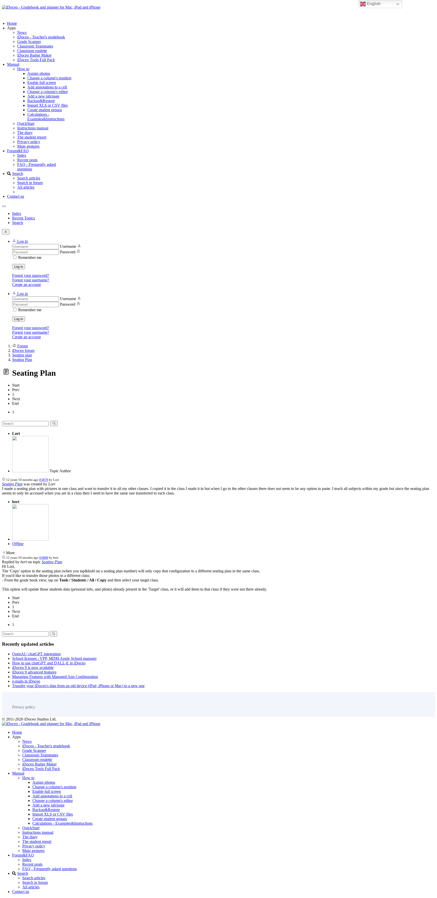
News (22, 32)
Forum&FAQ (18, 151)
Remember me (29, 257)
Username (68, 246)
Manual (13, 64)
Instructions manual (32, 128)
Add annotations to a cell (47, 87)
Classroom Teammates (35, 46)
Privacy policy (28, 142)
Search (17, 173)
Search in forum (30, 183)
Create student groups (44, 110)
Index (21, 155)
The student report (31, 137)
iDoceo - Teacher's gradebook (41, 37)
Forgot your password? (30, 275)
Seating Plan (12, 484)
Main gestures (28, 146)
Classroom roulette (32, 51)
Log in (18, 266)
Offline (18, 544)
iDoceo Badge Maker (34, 55)
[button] (20, 241)
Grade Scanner (29, 41)
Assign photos (38, 73)
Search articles (28, 178)
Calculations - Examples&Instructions (45, 116)
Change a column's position (49, 78)
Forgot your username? (30, 280)
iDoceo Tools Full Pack (36, 60)
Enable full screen (41, 82)
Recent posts (27, 160)
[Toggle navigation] (4, 206)
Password (67, 252)
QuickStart (25, 123)
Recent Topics (23, 218)
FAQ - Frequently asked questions (49, 869)
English (373, 4)
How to (23, 69)
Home (12, 23)
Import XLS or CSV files (47, 105)
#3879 (43, 480)
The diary (25, 132)
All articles (25, 187)
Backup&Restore (41, 101)
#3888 (43, 557)
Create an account (26, 284)
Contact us (15, 196)
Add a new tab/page (43, 96)
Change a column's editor (47, 91)
